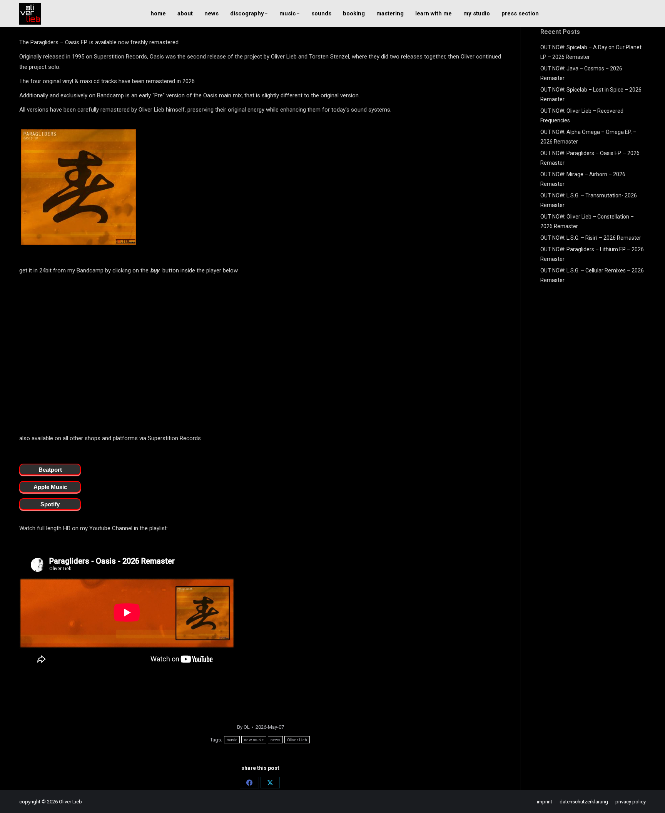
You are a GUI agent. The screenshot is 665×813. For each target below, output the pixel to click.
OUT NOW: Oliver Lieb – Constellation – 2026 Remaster (587, 221)
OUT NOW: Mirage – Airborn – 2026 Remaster (582, 179)
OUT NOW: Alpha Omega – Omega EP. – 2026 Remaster (588, 137)
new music (254, 740)
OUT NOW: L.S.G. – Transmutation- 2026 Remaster (588, 200)
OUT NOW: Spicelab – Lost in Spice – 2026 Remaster (591, 94)
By (243, 727)
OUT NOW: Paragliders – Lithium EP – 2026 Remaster (592, 254)
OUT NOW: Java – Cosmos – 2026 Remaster (581, 73)
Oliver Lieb (297, 740)
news (275, 740)
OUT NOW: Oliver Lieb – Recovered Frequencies (581, 116)
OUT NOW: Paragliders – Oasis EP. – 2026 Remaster (590, 158)
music (232, 740)
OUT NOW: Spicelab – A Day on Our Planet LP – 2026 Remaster (591, 52)
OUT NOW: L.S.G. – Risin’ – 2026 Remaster (590, 238)
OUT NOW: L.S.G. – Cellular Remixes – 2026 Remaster (592, 275)
